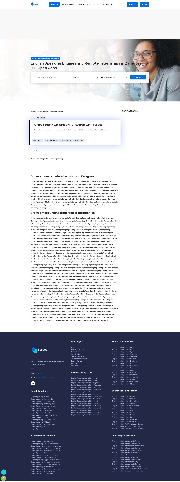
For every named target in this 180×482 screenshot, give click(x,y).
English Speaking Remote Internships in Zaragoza (49, 181)
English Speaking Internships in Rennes (85, 399)
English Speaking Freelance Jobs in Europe (127, 429)
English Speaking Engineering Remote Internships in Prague (86, 253)
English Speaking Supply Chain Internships (46, 460)
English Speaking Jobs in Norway (124, 415)
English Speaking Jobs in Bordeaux (124, 361)
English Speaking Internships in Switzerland (127, 450)
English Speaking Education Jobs (43, 417)
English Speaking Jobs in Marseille (124, 359)
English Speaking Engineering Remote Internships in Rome (68, 291)
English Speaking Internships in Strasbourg (86, 396)
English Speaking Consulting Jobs (43, 420)
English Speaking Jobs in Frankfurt (124, 375)
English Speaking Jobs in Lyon (123, 352)
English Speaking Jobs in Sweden (124, 408)
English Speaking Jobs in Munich (124, 372)
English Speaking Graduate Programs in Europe (129, 471)
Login (145, 4)
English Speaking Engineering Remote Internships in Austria (60, 224)
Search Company (77, 356)
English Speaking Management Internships (46, 451)
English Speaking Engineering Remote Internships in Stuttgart (72, 273)
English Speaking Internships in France (126, 443)
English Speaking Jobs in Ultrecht (124, 384)
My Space (74, 363)
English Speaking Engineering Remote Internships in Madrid (96, 238)
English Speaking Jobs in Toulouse (124, 354)
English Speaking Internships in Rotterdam (86, 412)
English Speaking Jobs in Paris (123, 347)
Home (73, 347)
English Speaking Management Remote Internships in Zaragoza (91, 181)
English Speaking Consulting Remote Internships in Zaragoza (92, 199)
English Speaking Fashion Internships (44, 455)
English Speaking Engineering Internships (46, 446)
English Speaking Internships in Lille (84, 380)
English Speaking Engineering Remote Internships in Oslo (51, 285)
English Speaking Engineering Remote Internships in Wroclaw (91, 303)
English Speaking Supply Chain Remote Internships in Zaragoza (78, 193)
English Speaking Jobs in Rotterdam (125, 382)
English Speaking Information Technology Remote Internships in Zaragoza (66, 187)
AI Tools (107, 4)
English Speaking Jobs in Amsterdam (125, 377)
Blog (96, 4)
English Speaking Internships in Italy (125, 462)
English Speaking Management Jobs (44, 406)
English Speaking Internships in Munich (85, 403)
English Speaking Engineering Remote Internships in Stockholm (92, 262)
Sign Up (133, 4)
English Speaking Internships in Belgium (126, 466)
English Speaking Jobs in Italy (122, 417)
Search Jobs (75, 354)
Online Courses (76, 352)
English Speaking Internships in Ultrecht (85, 415)
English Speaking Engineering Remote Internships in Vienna (76, 250)
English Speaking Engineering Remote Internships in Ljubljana (60, 311)
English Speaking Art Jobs (40, 429)
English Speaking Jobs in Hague (123, 379)
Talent (53, 4)
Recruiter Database (78, 349)
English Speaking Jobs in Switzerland (125, 406)
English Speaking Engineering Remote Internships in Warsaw (71, 247)
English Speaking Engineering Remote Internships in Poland (59, 221)
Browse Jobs (67, 4)
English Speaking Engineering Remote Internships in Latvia (75, 230)
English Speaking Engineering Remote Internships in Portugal (93, 236)
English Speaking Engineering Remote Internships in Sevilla (59, 268)
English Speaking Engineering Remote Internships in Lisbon (77, 276)
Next (35, 150)
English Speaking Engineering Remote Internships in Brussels (70, 294)
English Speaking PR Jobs (40, 422)
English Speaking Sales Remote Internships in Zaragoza (75, 190)
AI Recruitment (51, 141)
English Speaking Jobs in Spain (123, 412)
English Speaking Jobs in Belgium (124, 422)
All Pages (74, 366)
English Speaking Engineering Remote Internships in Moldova (84, 233)
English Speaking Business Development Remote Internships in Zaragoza (65, 205)
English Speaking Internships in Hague (85, 410)
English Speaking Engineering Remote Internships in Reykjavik (85, 320)
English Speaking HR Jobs (40, 408)
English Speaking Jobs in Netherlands (125, 401)
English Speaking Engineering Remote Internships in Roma (52, 241)
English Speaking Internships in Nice (84, 394)
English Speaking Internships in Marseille (86, 390)
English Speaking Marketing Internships (45, 448)
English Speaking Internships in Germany (127, 448)
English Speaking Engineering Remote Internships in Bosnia (52, 238)
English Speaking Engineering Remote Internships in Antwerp (74, 297)
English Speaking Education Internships (45, 462)
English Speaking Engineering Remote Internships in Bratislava (77, 317)
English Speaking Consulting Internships (45, 464)
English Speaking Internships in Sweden (126, 453)
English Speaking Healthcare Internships (45, 469)
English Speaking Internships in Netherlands (128, 446)
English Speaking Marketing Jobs (43, 404)
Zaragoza (49, 111)
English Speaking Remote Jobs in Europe (127, 426)
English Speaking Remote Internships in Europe (129, 469)
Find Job (138, 77)
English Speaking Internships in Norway (126, 459)
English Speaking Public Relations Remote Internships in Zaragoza (55, 202)
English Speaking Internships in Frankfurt (86, 406)
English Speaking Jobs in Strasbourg (125, 366)
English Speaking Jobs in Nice (123, 363)
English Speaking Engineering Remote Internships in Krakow (52, 265)
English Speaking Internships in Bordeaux (86, 392)
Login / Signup (76, 361)
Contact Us (38, 373)
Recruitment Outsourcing (71, 141)
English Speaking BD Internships (42, 471)
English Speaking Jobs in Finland (123, 410)
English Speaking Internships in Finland (126, 455)
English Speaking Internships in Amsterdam (87, 408)
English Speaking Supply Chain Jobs (44, 415)
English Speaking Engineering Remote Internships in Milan (62, 288)
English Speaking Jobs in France (123, 399)
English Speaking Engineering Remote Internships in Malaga (84, 279)
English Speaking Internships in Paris (84, 378)
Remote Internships (38, 111)
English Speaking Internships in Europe (126, 441)
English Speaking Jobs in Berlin (123, 370)
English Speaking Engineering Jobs (43, 401)
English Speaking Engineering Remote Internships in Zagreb (90, 259)
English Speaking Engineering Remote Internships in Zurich (52, 306)
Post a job (37, 141)
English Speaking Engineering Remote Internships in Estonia (69, 314)
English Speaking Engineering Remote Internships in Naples (89, 256)
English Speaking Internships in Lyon (84, 383)
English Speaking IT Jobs (40, 397)
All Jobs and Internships (79, 359)
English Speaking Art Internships (42, 473)
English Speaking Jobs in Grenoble (124, 356)
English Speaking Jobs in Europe (124, 396)
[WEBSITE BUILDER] (3, 478)
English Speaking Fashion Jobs (42, 411)
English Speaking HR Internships (42, 453)
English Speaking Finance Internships (44, 444)
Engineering (58, 111)
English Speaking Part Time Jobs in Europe (127, 424)
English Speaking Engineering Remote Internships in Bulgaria (70, 227)
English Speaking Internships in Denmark (127, 464)
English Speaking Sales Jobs (41, 413)
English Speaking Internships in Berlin (85, 401)
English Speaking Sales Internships (43, 457)
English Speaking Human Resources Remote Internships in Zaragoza (56, 184)
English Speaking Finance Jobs (42, 399)
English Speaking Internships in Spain (125, 457)
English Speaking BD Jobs (40, 427)
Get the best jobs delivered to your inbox (52, 378)
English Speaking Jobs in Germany (124, 403)
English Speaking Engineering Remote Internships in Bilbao (85, 300)
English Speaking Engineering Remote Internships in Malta (58, 309)
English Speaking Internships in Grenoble (86, 387)
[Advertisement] (90, 23)
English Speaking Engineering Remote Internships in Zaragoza (62, 271)
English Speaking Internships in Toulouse (86, 385)
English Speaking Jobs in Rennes (124, 368)
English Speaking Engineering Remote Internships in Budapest (62, 244)
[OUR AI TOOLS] (3, 472)
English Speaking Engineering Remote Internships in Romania (53, 218)
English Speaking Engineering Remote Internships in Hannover (93, 282)
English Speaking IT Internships (42, 441)
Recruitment (83, 4)
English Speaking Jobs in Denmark (124, 419)
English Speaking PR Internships (42, 467)
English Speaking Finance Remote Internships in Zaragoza (87, 196)
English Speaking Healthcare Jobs (43, 424)
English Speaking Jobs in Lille (122, 349)
